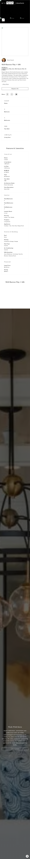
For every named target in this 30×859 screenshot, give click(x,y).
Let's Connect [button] (15, 749)
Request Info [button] (15, 88)
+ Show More (5, 84)
